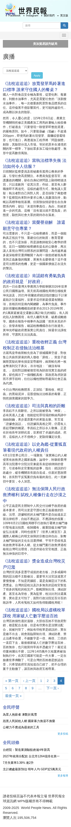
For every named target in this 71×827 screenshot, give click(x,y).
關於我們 (49, 15)
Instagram (32, 15)
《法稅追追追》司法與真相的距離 (34, 405)
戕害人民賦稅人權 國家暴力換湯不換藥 (29, 721)
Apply (37, 75)
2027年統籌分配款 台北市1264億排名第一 (31, 756)
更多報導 (63, 775)
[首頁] (25, 9)
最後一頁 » (13, 696)
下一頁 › (52, 688)
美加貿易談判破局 (37, 43)
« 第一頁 (11, 681)
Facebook (14, 15)
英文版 (64, 15)
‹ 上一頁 (29, 681)
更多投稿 (63, 733)
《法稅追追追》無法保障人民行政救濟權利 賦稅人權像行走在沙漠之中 (34, 494)
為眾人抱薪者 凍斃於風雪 (20, 714)
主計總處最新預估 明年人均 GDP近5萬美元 (32, 769)
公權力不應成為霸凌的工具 (21, 727)
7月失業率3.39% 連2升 (18, 762)
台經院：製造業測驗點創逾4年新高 (26, 749)
